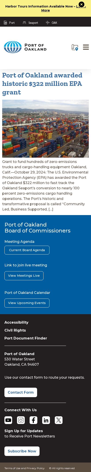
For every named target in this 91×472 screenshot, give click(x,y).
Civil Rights (15, 330)
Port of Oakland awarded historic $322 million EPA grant (42, 83)
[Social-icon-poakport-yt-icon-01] (8, 420)
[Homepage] (25, 52)
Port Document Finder (25, 338)
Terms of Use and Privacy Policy (24, 468)
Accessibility (16, 322)
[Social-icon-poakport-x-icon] (59, 420)
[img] (75, 47)
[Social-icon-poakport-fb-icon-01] (33, 420)
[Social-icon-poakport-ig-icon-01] (21, 420)
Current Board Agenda (27, 250)
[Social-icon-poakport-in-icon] (46, 420)
